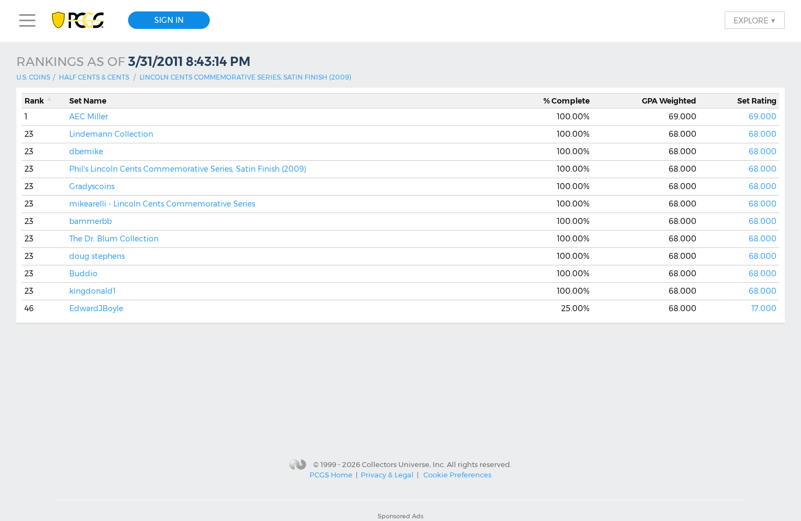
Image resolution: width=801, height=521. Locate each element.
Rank (34, 101)
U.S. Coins (33, 77)
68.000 (762, 134)
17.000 (763, 308)
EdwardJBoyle (96, 308)
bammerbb (90, 221)
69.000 (762, 117)
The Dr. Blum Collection (114, 239)
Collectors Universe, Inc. (403, 463)
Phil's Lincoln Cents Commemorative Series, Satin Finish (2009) (187, 169)
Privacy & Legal (387, 474)
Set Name (87, 101)
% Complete (566, 101)
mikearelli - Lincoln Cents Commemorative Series (162, 204)
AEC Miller (88, 117)
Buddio (83, 273)
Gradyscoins (91, 186)
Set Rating (756, 101)
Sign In (169, 20)
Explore (754, 20)
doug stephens (97, 256)
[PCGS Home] (83, 20)
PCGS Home (331, 474)
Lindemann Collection (111, 134)
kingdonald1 (92, 291)
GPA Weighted (669, 101)
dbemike (86, 151)
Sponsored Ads (400, 516)
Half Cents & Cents (94, 77)
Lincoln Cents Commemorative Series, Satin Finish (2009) (245, 77)
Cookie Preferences (457, 474)
